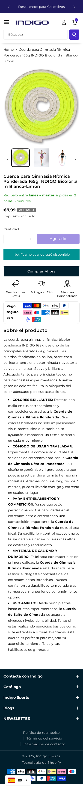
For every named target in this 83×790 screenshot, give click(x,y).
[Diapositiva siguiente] (74, 7)
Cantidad (11, 229)
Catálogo (12, 687)
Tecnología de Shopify (41, 762)
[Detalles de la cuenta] (64, 22)
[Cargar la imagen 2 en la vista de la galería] (41, 157)
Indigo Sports (16, 697)
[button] (7, 22)
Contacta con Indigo (22, 676)
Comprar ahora (41, 271)
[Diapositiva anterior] (8, 7)
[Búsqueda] (74, 35)
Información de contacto (44, 744)
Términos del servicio (44, 738)
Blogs (8, 708)
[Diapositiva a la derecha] (76, 159)
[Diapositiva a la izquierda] (7, 159)
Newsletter (16, 718)
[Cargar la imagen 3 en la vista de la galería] (62, 157)
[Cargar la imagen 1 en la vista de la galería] (20, 157)
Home (8, 49)
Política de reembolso (41, 733)
